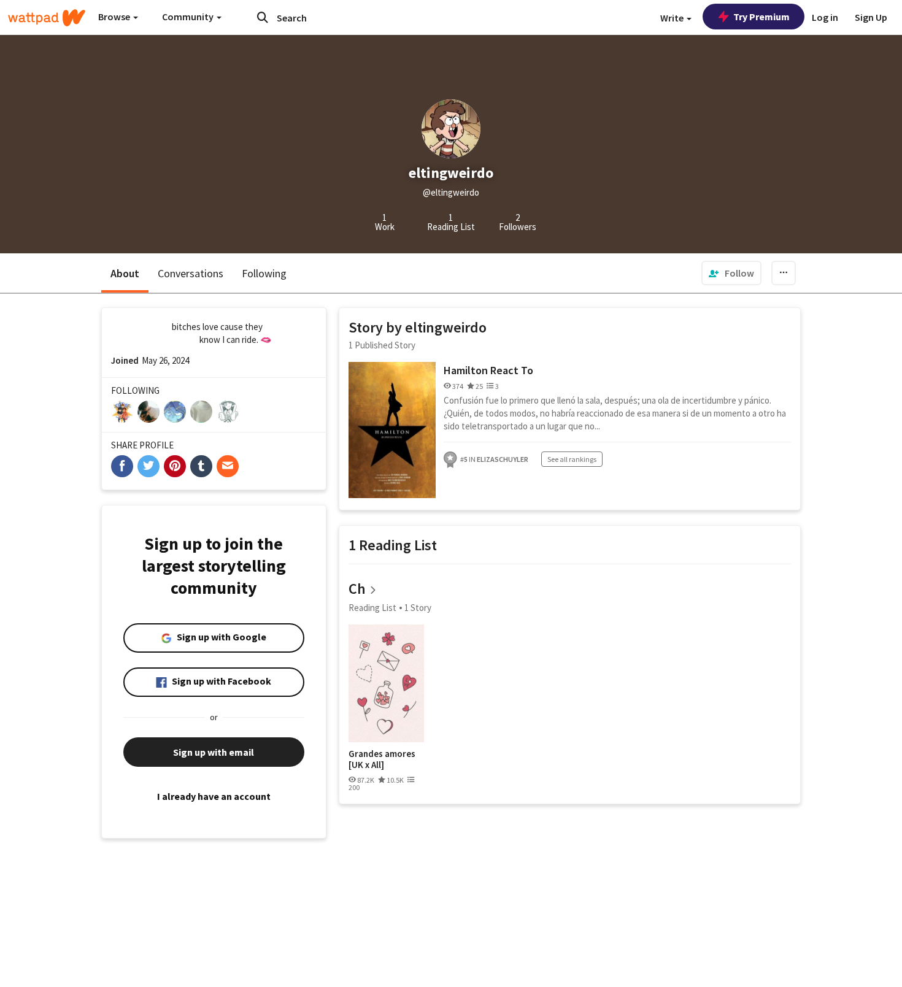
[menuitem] (731, 273)
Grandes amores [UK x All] (382, 759)
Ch (357, 588)
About (124, 273)
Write (672, 18)
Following (264, 273)
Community (188, 16)
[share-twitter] (148, 466)
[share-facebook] (122, 466)
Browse (115, 16)
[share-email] (228, 466)
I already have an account (214, 796)
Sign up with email (213, 752)
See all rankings (571, 459)
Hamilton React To (488, 370)
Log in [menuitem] (825, 17)
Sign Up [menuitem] (871, 17)
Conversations (190, 273)
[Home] (46, 17)
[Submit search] (262, 17)
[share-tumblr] (201, 466)
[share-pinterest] (175, 466)
